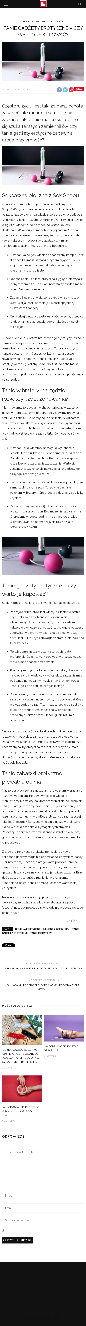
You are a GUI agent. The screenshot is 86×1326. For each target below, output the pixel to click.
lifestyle (47, 21)
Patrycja (8, 89)
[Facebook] (29, 1318)
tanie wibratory (41, 933)
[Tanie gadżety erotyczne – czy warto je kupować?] (43, 61)
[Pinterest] (38, 1318)
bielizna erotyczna (27, 929)
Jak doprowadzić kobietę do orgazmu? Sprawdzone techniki (20, 1111)
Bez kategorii (31, 21)
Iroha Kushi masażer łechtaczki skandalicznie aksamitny (43, 968)
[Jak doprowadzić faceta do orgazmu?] (64, 1028)
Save (80, 89)
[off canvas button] (6, 4)
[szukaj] (79, 4)
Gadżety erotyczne (24, 670)
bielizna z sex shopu (56, 929)
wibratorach (46, 731)
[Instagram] (47, 1318)
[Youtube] (56, 1318)
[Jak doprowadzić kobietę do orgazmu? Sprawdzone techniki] (22, 1088)
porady (59, 21)
